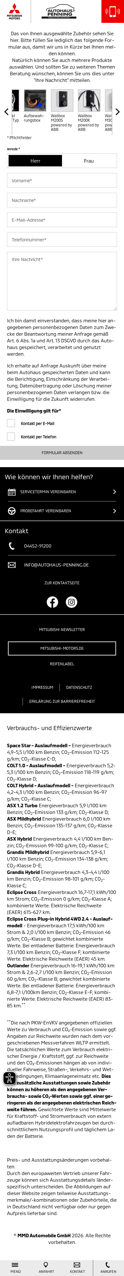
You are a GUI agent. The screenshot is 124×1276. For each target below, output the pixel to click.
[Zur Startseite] (49, 11)
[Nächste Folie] (116, 112)
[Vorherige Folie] (8, 112)
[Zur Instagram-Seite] (71, 602)
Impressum (42, 687)
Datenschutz (79, 687)
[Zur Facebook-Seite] (52, 602)
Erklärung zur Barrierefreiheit (62, 701)
